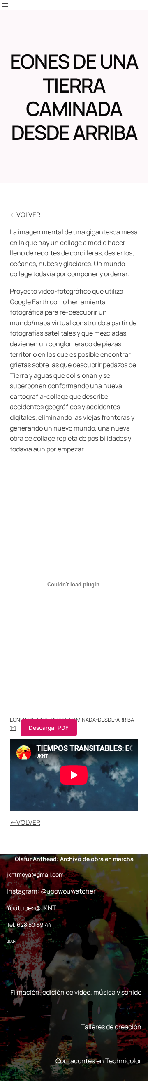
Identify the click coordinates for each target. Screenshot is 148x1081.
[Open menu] (5, 5)
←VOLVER (25, 214)
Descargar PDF (48, 727)
